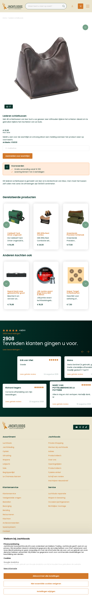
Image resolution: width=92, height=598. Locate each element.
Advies (51, 451)
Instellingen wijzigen (46, 591)
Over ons (52, 460)
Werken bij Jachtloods (58, 447)
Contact (6, 531)
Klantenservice (9, 494)
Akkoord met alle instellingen (46, 576)
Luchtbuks (7, 443)
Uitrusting (7, 455)
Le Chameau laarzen (12, 476)
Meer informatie (10, 568)
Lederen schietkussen (16, 18)
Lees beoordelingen (11, 349)
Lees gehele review (28, 374)
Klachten (7, 519)
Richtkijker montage (57, 506)
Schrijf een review (56, 476)
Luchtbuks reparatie (57, 494)
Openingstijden (54, 464)
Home (5, 18)
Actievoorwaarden (11, 523)
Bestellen (7, 502)
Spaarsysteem (9, 527)
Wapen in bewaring (56, 498)
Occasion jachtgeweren (58, 502)
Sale (4, 468)
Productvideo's (54, 455)
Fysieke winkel (54, 472)
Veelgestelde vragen (12, 498)
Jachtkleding (8, 447)
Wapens (6, 460)
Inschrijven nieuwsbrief (58, 481)
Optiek (6, 451)
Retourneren (8, 514)
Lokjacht (6, 464)
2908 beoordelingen (11, 333)
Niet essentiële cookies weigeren (46, 583)
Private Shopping (55, 443)
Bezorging (7, 506)
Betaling (6, 510)
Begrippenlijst (9, 472)
